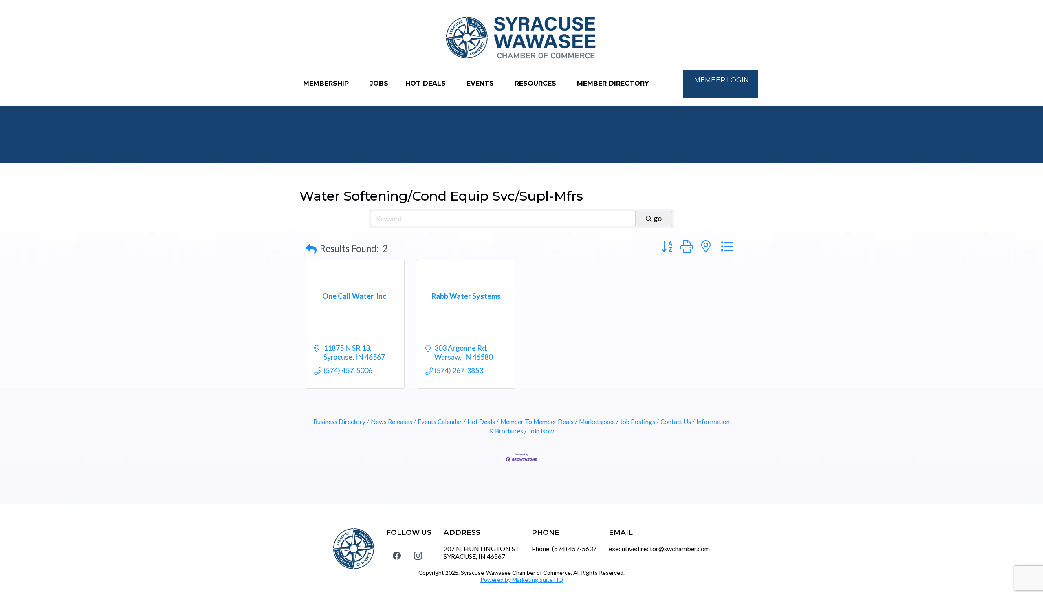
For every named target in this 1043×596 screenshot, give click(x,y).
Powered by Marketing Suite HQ (521, 579)
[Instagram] (418, 555)
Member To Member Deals (537, 421)
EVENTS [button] (481, 83)
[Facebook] (396, 555)
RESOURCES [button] (536, 83)
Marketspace (597, 421)
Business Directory (339, 421)
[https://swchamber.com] (521, 38)
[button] (311, 249)
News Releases (391, 421)
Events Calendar (440, 421)
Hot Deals (481, 421)
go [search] (658, 218)
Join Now (541, 431)
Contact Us (675, 421)
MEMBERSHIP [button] (327, 83)
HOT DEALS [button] (426, 83)
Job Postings (637, 421)
